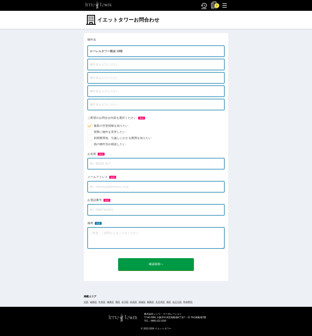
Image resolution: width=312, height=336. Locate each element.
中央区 (101, 302)
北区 (86, 302)
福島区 (93, 302)
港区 (168, 302)
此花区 (133, 302)
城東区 (110, 302)
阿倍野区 (188, 302)
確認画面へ (156, 264)
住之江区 (177, 302)
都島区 (150, 302)
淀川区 (125, 302)
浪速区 (142, 302)
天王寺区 (160, 302)
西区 (117, 302)
